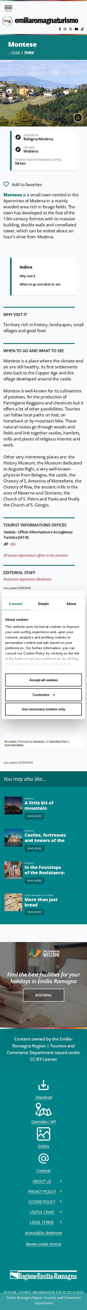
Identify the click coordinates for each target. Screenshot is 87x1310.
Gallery (43, 1146)
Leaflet (11, 741)
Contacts (43, 1170)
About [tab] (71, 604)
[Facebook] (60, 29)
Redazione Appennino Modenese (27, 579)
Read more (34, 816)
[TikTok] (82, 29)
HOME (15, 52)
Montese (12, 195)
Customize (41, 694)
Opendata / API (43, 1121)
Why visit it (27, 276)
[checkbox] (22, 184)
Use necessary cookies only (43, 709)
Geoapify (38, 741)
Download (43, 1097)
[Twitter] (71, 29)
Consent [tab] (15, 604)
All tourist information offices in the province (36, 555)
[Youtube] (77, 29)
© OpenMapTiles (56, 741)
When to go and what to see (40, 284)
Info (13, 544)
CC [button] (78, 118)
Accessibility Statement (43, 1233)
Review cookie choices (43, 1244)
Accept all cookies (43, 680)
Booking (43, 995)
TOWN (29, 52)
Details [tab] (43, 604)
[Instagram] (65, 29)
